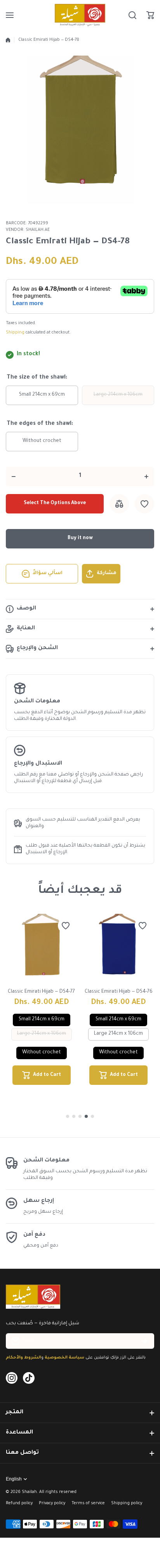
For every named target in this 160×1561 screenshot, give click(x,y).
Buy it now (80, 538)
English (14, 1479)
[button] (150, 15)
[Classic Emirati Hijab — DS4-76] (119, 949)
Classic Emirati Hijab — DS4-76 (119, 992)
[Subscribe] (144, 1341)
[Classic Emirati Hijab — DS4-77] (41, 949)
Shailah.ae (38, 230)
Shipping (15, 332)
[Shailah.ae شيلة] (80, 15)
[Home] (8, 40)
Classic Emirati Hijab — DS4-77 (41, 992)
